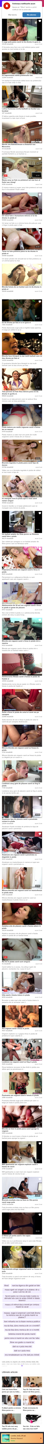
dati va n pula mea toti (22, 1346)
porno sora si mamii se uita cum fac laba (22, 1338)
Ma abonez (31, 15)
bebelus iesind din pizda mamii (22, 1334)
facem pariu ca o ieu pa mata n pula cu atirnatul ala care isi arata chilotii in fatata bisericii (22, 1298)
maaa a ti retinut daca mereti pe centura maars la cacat (22, 1306)
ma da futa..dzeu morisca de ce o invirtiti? (22, 1326)
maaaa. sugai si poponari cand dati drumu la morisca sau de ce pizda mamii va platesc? (22, 1315)
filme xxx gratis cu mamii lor (22, 1342)
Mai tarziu (12, 15)
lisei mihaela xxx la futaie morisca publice (22, 1321)
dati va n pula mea (22, 1351)
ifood (6, 1285)
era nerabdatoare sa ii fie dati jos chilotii (22, 1355)
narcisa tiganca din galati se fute (26, 1285)
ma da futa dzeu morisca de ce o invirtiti (22, 1330)
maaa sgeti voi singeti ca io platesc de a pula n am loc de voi (22, 1291)
